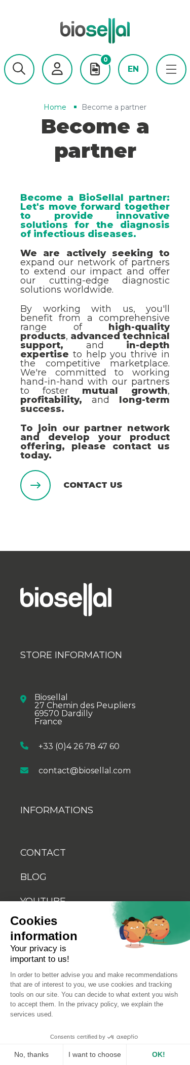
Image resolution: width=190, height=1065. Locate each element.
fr (133, 84)
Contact (43, 852)
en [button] (133, 69)
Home (55, 107)
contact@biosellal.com (85, 770)
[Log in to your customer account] (57, 69)
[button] (19, 69)
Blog (33, 877)
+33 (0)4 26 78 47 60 (79, 746)
